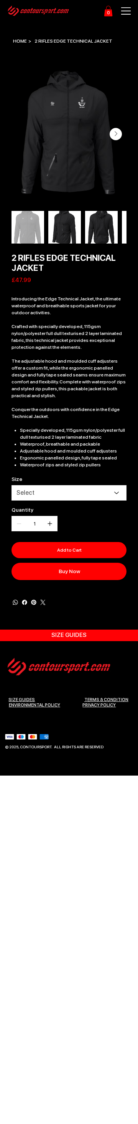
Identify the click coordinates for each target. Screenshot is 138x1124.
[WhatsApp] (15, 602)
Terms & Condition (106, 699)
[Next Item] (116, 134)
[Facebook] (24, 602)
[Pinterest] (34, 602)
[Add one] (50, 523)
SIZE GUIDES (21, 699)
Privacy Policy (99, 705)
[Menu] (121, 11)
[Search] (47, 11)
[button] (108, 11)
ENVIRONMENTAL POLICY (34, 705)
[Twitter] (43, 602)
